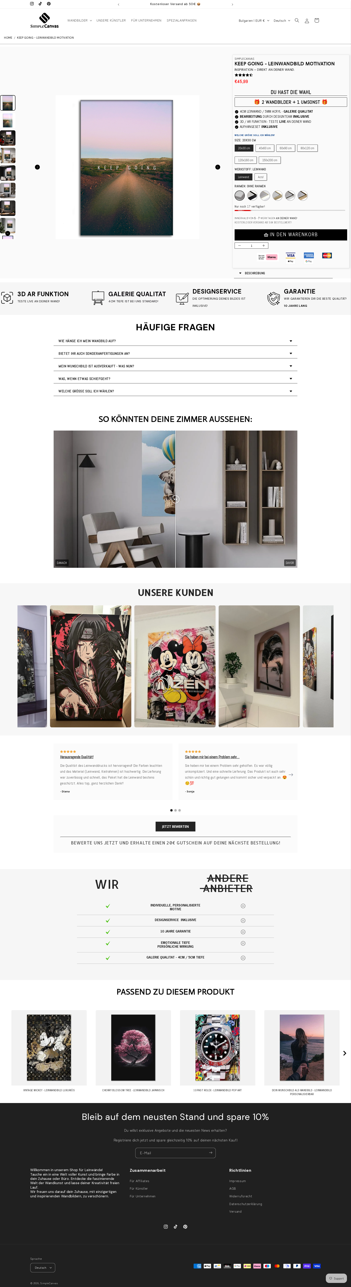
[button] (79, 20)
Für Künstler (139, 1188)
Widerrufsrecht (240, 1196)
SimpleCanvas (49, 1283)
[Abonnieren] (211, 1153)
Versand (235, 1211)
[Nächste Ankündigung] (232, 4)
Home (8, 37)
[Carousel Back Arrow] (37, 167)
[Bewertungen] (236, 75)
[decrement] (239, 245)
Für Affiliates (139, 1180)
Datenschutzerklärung (245, 1203)
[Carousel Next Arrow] (217, 167)
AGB (232, 1188)
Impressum (237, 1180)
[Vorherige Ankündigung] (118, 4)
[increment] (263, 245)
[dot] (171, 810)
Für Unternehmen (143, 1196)
